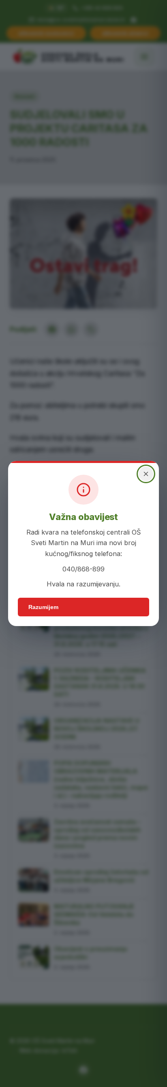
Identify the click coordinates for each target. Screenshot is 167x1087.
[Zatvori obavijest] (146, 474)
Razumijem (43, 607)
